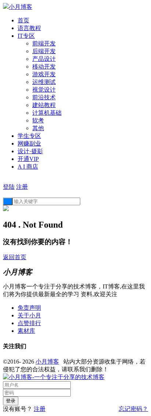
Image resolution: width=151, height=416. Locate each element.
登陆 (9, 187)
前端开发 (44, 43)
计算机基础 (47, 113)
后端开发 (44, 51)
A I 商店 (28, 166)
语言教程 (29, 28)
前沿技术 (44, 97)
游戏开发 (44, 74)
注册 (22, 187)
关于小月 (29, 315)
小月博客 (47, 361)
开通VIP (28, 159)
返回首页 (14, 257)
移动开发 (44, 66)
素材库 (26, 331)
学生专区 (29, 136)
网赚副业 (29, 143)
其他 (38, 128)
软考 (38, 120)
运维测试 (44, 82)
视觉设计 (44, 89)
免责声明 (29, 308)
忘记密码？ (133, 409)
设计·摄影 (30, 151)
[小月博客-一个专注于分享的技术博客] (53, 377)
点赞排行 (29, 323)
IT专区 (26, 36)
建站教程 (44, 105)
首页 (23, 20)
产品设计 (44, 59)
